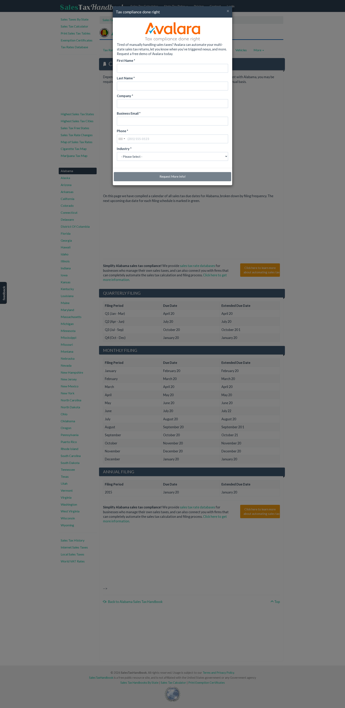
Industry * (124, 149)
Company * (125, 96)
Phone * (122, 131)
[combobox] (121, 139)
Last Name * (126, 78)
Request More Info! (173, 176)
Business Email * (129, 113)
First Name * (126, 60)
